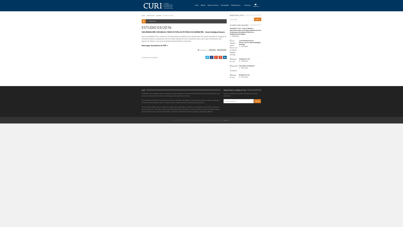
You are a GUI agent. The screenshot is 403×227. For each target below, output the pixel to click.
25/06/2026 (235, 36)
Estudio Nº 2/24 (244, 75)
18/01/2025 (244, 68)
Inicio (197, 5)
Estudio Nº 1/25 (244, 59)
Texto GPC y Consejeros (247, 66)
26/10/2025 (244, 46)
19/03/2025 (244, 61)
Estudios (158, 15)
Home (143, 15)
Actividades (225, 5)
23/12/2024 (244, 77)
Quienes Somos (213, 5)
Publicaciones (235, 5)
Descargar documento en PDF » (155, 45)
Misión (203, 5)
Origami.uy (226, 120)
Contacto (247, 5)
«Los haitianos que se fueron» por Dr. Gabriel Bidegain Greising (250, 42)
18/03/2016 (152, 21)
